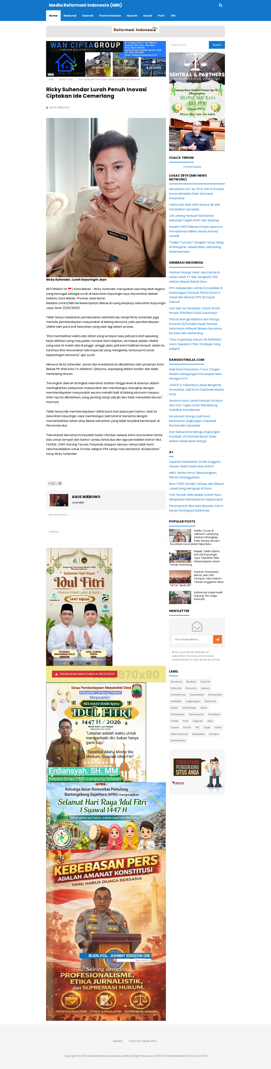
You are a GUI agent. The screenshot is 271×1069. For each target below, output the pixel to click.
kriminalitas (178, 740)
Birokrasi (176, 681)
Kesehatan (197, 694)
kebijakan (198, 734)
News (174, 707)
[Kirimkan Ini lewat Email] (49, 483)
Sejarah (198, 721)
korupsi (214, 734)
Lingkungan (193, 701)
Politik (174, 721)
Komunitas (215, 694)
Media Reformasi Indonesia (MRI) (108, 1056)
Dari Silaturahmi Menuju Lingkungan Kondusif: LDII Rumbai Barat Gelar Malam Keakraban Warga (194, 436)
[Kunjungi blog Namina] (197, 771)
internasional (179, 734)
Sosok (187, 727)
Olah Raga (189, 707)
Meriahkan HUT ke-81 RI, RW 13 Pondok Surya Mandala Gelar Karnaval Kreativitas (196, 193)
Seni (210, 721)
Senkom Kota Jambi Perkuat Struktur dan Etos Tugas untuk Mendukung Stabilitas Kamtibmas (196, 405)
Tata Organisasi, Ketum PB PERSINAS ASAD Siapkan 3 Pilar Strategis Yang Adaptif (195, 344)
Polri (186, 721)
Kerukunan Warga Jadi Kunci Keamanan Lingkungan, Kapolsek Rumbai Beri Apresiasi (192, 421)
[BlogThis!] (53, 483)
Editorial (176, 688)
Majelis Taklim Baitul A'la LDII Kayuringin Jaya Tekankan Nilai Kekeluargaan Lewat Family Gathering (195, 558)
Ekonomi (191, 688)
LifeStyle (176, 701)
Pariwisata (177, 714)
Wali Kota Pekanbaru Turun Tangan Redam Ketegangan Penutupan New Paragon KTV (195, 374)
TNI (197, 727)
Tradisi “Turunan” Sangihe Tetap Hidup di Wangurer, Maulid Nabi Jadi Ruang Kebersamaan (196, 247)
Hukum (205, 688)
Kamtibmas (178, 694)
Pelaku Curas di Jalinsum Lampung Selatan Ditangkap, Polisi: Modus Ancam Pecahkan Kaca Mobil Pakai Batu (195, 537)
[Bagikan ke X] (56, 483)
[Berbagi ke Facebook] (60, 483)
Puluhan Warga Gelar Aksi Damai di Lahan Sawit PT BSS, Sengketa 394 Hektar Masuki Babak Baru (194, 277)
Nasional (210, 701)
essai (218, 727)
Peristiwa (214, 714)
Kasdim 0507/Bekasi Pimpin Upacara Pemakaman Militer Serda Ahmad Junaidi (195, 231)
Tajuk (207, 727)
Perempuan (196, 714)
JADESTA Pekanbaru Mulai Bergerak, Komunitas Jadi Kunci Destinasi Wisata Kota (196, 389)
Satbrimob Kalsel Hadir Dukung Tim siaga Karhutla (208, 596)
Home (51, 79)
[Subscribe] (217, 639)
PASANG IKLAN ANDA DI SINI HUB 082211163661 (87, 674)
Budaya (191, 681)
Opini (203, 707)
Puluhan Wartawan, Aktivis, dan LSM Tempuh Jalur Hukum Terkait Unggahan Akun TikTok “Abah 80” (197, 578)
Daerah (205, 681)
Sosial (175, 727)
